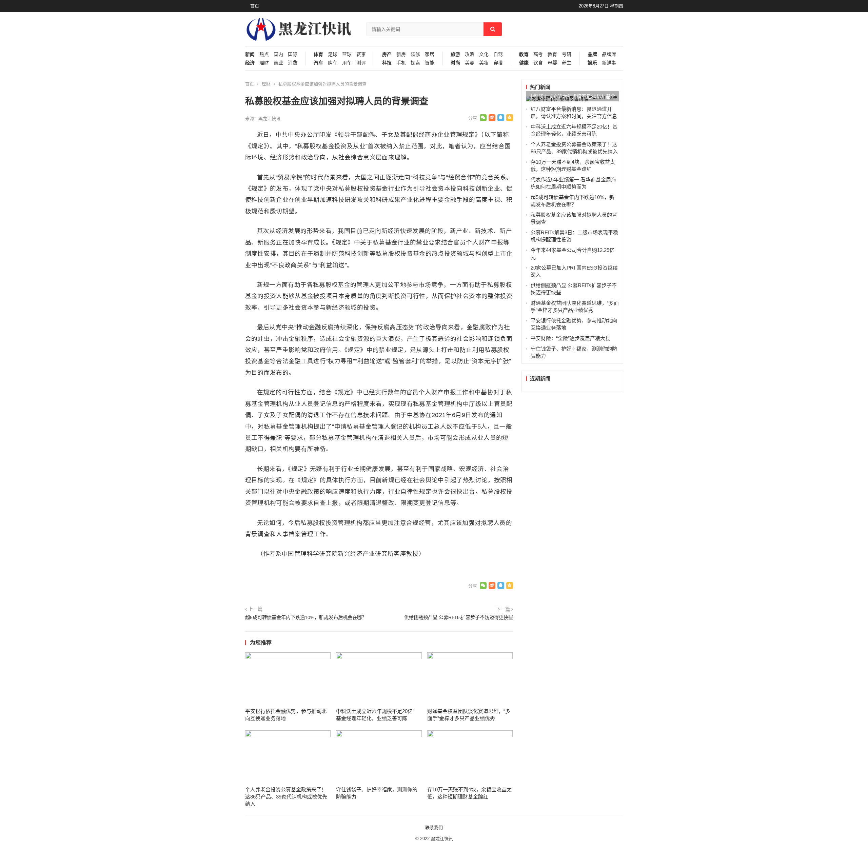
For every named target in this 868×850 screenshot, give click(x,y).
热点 (264, 54)
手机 (401, 62)
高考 (538, 54)
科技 (387, 62)
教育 (524, 54)
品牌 (592, 54)
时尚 (455, 62)
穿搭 (498, 62)
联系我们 (434, 827)
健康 (524, 62)
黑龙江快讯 (442, 838)
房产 (387, 54)
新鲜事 (609, 62)
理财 (264, 62)
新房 (401, 54)
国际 (292, 54)
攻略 (469, 54)
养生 (566, 62)
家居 (429, 54)
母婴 (552, 62)
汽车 (318, 62)
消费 (292, 62)
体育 (318, 54)
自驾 (498, 54)
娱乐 (592, 62)
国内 (278, 54)
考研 (566, 54)
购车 (332, 62)
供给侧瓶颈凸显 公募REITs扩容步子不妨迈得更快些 (458, 617)
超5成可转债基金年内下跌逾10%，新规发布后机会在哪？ (306, 617)
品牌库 (609, 54)
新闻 (250, 54)
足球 (332, 54)
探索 (415, 62)
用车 (347, 62)
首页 (254, 5)
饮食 (538, 62)
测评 (361, 62)
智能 (429, 62)
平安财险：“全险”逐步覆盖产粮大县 (570, 338)
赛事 (361, 54)
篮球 (347, 54)
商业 (278, 62)
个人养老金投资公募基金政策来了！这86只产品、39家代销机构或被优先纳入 (286, 797)
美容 (469, 62)
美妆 (484, 62)
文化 (484, 54)
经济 (250, 62)
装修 (415, 54)
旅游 (455, 54)
